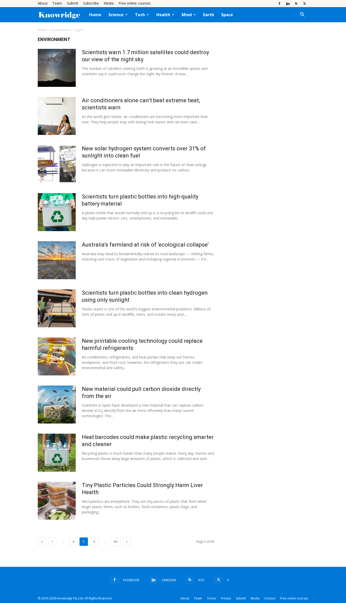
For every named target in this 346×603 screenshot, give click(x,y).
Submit (72, 3)
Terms (211, 598)
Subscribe (91, 3)
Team (57, 3)
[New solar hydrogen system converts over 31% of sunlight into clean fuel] (57, 164)
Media (109, 3)
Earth (208, 14)
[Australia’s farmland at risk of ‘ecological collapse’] (57, 260)
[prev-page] (42, 541)
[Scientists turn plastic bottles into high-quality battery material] (57, 212)
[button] (302, 15)
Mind (187, 14)
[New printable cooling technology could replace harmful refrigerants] (57, 356)
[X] (304, 3)
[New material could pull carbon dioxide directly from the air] (57, 405)
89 (115, 541)
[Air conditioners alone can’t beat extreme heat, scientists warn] (57, 116)
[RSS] (296, 3)
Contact (269, 598)
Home (95, 14)
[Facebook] (279, 3)
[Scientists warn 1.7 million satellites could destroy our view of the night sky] (57, 68)
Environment (60, 30)
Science (116, 14)
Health (163, 14)
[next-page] (126, 541)
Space (227, 14)
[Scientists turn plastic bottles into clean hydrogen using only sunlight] (57, 308)
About (43, 3)
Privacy (226, 598)
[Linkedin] (288, 3)
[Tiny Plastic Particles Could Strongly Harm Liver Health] (57, 501)
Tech (140, 14)
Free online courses (135, 3)
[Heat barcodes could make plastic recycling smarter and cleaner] (57, 453)
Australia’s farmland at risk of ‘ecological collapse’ (145, 245)
